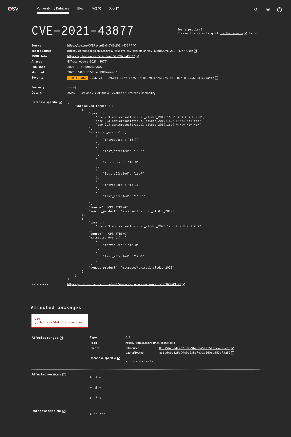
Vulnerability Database (53, 9)
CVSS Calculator (201, 78)
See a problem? (189, 30)
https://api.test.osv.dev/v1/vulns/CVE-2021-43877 (101, 56)
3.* (98, 378)
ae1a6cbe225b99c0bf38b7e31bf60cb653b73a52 (194, 353)
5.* (98, 388)
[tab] (59, 321)
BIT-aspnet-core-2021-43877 (87, 62)
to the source (231, 33)
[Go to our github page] (279, 9)
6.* (98, 398)
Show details (141, 362)
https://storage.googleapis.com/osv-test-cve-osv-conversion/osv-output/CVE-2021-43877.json (130, 51)
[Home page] (13, 10)
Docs (112, 9)
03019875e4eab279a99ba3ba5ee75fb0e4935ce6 (194, 348)
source (100, 414)
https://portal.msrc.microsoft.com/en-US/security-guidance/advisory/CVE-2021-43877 (124, 284)
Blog (80, 9)
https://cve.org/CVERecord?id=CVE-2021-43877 (99, 46)
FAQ (94, 9)
